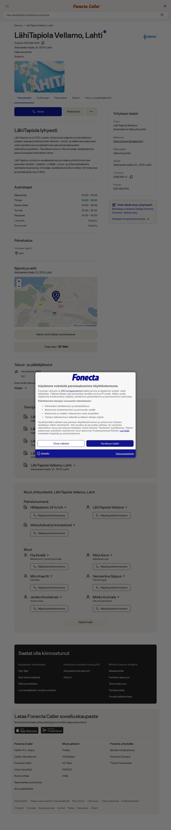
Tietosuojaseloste (125, 453)
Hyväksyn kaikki (110, 443)
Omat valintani (61, 443)
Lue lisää (124, 430)
